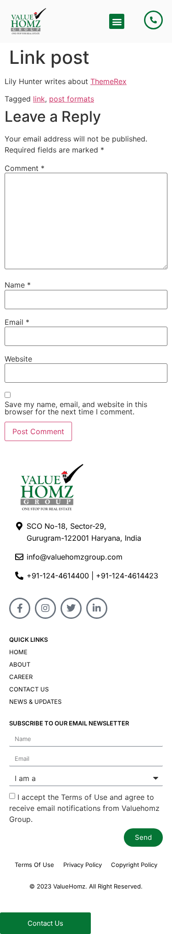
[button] (116, 21)
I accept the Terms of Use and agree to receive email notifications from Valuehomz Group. (84, 807)
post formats (71, 98)
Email (17, 322)
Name (18, 285)
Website (18, 358)
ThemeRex (108, 81)
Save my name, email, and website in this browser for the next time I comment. (76, 408)
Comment (24, 168)
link (39, 98)
